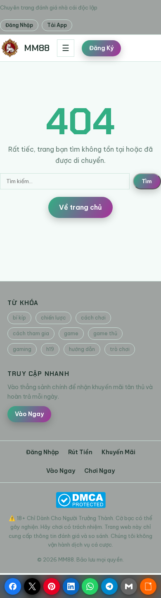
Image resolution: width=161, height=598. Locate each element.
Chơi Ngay (99, 471)
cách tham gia (31, 333)
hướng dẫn (82, 349)
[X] (32, 586)
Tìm (147, 181)
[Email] (129, 586)
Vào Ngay (29, 414)
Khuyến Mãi (118, 452)
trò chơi (120, 349)
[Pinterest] (51, 586)
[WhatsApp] (90, 586)
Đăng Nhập (19, 25)
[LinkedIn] (71, 586)
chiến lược (53, 318)
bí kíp (19, 318)
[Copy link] (148, 586)
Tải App (57, 25)
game (71, 333)
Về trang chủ (80, 207)
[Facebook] (13, 586)
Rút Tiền (80, 452)
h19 (50, 349)
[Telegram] (109, 586)
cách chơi (93, 318)
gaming (22, 349)
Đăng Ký (101, 48)
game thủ (105, 333)
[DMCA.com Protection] (80, 500)
